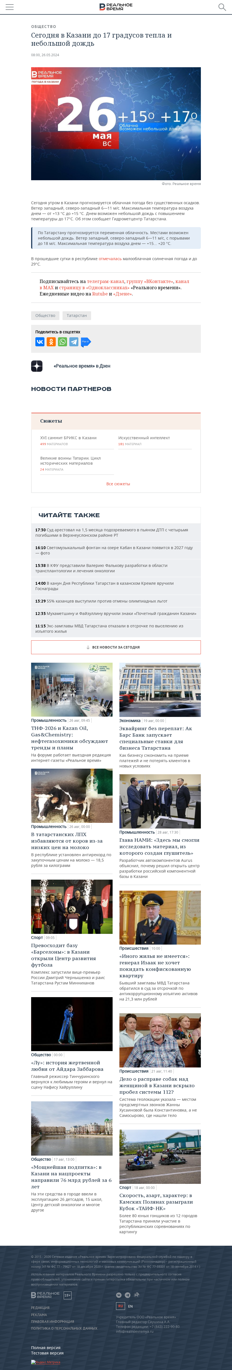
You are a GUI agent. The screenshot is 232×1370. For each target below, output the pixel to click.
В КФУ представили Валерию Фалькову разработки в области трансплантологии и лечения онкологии (101, 568)
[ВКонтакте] (39, 341)
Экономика (130, 720)
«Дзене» (122, 294)
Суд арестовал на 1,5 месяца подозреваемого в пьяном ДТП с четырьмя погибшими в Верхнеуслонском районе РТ (111, 532)
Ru (120, 1306)
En (130, 1306)
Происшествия (134, 948)
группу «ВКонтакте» (149, 281)
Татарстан (77, 315)
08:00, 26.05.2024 (45, 55)
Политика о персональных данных (64, 1328)
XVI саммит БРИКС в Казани (68, 440)
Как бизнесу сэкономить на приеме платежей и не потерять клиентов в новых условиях (155, 747)
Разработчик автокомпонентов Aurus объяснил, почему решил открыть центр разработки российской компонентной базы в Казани (159, 858)
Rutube (100, 294)
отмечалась (110, 258)
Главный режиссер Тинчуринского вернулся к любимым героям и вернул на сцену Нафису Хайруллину (71, 1074)
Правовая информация (52, 1322)
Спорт (37, 937)
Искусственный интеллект (144, 440)
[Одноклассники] (51, 341)
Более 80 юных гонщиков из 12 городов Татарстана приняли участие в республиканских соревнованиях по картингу (158, 1213)
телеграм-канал (105, 281)
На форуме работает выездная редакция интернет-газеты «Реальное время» (71, 744)
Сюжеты (51, 420)
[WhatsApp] (62, 341)
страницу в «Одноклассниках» (94, 287)
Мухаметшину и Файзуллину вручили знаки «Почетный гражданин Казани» (115, 613)
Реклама (39, 1315)
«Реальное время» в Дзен (82, 366)
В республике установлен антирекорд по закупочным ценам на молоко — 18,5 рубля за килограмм (71, 849)
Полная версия (46, 1347)
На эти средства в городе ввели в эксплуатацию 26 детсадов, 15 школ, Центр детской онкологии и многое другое (71, 1188)
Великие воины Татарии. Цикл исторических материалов (70, 463)
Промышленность (48, 720)
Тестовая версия (47, 1353)
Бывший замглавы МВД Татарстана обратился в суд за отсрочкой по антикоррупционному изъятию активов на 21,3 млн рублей (158, 977)
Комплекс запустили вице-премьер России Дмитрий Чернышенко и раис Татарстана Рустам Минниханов (68, 964)
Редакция (40, 1308)
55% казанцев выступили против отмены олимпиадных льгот (101, 601)
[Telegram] (73, 341)
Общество (43, 26)
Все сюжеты (118, 483)
